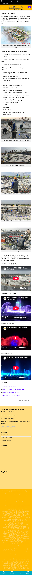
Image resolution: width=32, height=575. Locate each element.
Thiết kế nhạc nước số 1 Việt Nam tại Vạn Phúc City (16, 501)
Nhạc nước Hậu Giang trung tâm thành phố (16, 491)
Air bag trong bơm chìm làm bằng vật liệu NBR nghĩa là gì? (16, 518)
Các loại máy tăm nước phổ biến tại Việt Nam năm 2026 (16, 542)
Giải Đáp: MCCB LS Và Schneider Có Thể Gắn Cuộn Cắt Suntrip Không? (16, 569)
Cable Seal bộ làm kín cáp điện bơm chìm (16, 519)
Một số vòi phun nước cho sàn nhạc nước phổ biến (16, 532)
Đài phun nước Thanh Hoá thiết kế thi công (16, 512)
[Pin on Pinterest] (12, 427)
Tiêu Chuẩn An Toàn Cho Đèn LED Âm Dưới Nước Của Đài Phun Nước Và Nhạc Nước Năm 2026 (16, 535)
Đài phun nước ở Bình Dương (16, 502)
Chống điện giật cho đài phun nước (16, 499)
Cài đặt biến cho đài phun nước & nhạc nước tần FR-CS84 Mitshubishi (16, 547)
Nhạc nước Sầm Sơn (24, 527)
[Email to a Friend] (10, 427)
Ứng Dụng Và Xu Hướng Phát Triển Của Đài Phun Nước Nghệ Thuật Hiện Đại (16, 564)
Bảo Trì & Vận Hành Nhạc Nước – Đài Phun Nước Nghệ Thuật (16, 560)
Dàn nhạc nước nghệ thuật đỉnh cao (16, 503)
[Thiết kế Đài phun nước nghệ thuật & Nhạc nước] (16, 7)
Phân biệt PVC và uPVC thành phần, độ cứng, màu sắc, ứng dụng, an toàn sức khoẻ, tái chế (16, 506)
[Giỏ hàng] (29, 7)
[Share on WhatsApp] (2, 427)
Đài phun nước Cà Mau (9, 504)
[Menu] (2, 7)
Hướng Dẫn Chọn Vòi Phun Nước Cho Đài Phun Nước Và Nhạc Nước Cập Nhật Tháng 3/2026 (16, 537)
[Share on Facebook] (5, 427)
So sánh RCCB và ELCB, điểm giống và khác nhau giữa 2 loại (16, 496)
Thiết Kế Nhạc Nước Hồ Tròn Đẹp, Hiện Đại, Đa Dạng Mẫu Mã (16, 551)
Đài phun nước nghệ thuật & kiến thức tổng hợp (16, 558)
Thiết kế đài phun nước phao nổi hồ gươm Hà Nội (16, 524)
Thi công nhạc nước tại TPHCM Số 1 (16, 530)
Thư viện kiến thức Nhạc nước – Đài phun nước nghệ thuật (16, 557)
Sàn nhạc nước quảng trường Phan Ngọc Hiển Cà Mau (16, 514)
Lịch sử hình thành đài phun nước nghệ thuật (16, 562)
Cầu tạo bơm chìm (23, 520)
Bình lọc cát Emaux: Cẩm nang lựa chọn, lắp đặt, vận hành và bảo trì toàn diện (16, 566)
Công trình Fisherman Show (10, 386)
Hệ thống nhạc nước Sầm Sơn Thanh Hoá (16, 526)
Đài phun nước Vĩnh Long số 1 (16, 492)
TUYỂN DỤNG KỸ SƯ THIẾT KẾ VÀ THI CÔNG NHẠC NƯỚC (16, 548)
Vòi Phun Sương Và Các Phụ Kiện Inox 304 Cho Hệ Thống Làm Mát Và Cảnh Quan (16, 555)
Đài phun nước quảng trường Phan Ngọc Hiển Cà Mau (16, 513)
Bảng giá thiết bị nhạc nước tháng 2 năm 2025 (16, 494)
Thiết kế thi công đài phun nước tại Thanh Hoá (16, 510)
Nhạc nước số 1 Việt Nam (16, 516)
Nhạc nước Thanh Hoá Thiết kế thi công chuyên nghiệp (16, 511)
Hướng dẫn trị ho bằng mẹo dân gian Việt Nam (16, 495)
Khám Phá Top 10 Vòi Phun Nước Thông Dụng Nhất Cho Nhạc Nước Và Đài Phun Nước (16, 553)
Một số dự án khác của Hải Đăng (11, 395)
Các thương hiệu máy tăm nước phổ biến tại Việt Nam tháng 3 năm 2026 (16, 544)
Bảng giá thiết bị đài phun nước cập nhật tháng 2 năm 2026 (16, 529)
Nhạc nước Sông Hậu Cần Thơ (10, 392)
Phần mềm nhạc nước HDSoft (9, 490)
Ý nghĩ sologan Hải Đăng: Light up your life (16, 508)
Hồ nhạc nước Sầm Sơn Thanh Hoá (11, 527)
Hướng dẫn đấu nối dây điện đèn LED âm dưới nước (16, 567)
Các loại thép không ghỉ (16, 545)
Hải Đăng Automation (16, 507)
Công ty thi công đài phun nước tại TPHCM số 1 (16, 531)
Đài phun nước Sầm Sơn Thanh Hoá (16, 525)
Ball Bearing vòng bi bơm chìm (11, 520)
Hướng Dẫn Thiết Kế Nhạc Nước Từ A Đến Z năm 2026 (16, 533)
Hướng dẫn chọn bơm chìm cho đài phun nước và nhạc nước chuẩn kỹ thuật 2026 (16, 539)
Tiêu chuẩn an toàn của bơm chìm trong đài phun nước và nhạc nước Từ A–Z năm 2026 (16, 541)
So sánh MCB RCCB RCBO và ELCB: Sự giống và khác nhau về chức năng (16, 498)
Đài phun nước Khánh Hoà (21, 504)
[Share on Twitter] (7, 427)
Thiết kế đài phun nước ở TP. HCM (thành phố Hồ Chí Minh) (16, 500)
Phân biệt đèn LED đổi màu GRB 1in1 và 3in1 (16, 509)
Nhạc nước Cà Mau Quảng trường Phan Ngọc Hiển (16, 515)
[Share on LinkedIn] (15, 427)
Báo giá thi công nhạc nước (16, 523)
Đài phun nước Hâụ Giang (23, 490)
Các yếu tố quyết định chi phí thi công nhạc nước (16, 550)
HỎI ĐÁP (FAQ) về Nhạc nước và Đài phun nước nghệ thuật (16, 561)
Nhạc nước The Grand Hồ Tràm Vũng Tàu (13, 389)
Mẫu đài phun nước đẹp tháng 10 (16, 522)
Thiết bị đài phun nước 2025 (16, 521)
